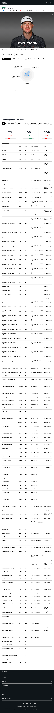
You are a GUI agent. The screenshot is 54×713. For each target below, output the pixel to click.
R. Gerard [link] (40, 10)
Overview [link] (4, 50)
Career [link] (11, 50)
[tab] (4, 50)
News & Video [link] (25, 50)
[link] (5, 2)
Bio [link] (37, 50)
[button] (7, 54)
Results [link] (17, 50)
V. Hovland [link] (24, 10)
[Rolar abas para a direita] (51, 123)
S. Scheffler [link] (7, 10)
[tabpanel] (27, 358)
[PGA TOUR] (5, 671)
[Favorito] (51, 15)
